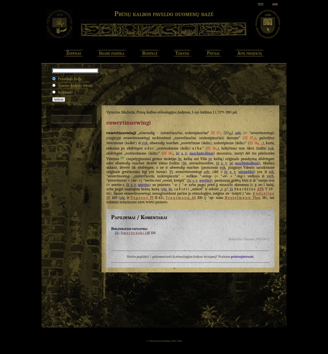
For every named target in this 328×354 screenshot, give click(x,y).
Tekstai (182, 53)
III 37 (216, 133)
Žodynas (73, 53)
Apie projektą (249, 53)
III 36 (255, 143)
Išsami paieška (111, 53)
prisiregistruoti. (242, 257)
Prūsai (213, 53)
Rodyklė (150, 53)
